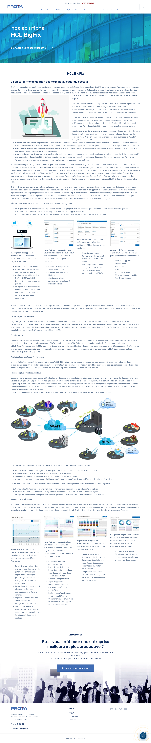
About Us (105, 10)
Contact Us (115, 10)
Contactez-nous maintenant (75, 668)
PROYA (71, 708)
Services (87, 10)
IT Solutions (60, 10)
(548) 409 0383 (88, 3)
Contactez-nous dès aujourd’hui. (29, 48)
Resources (96, 10)
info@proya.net (22, 729)
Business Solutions (47, 10)
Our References (74, 716)
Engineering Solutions (74, 10)
